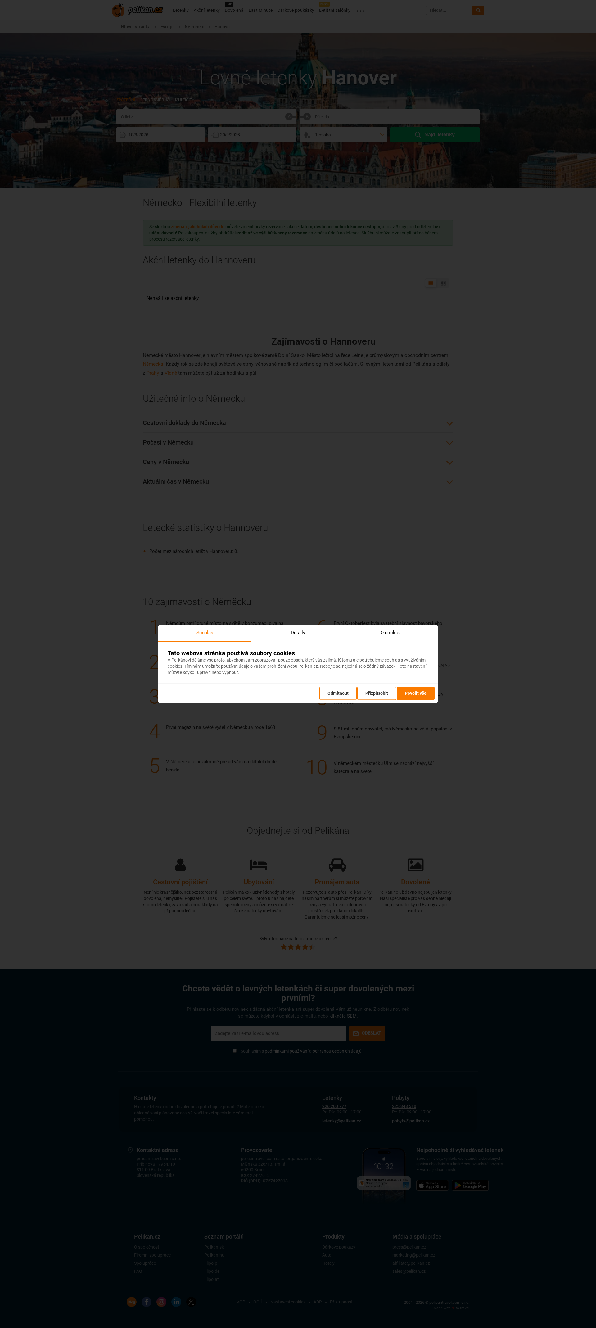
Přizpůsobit (376, 693)
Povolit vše (416, 693)
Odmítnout (338, 693)
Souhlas (204, 632)
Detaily (298, 632)
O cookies (391, 632)
